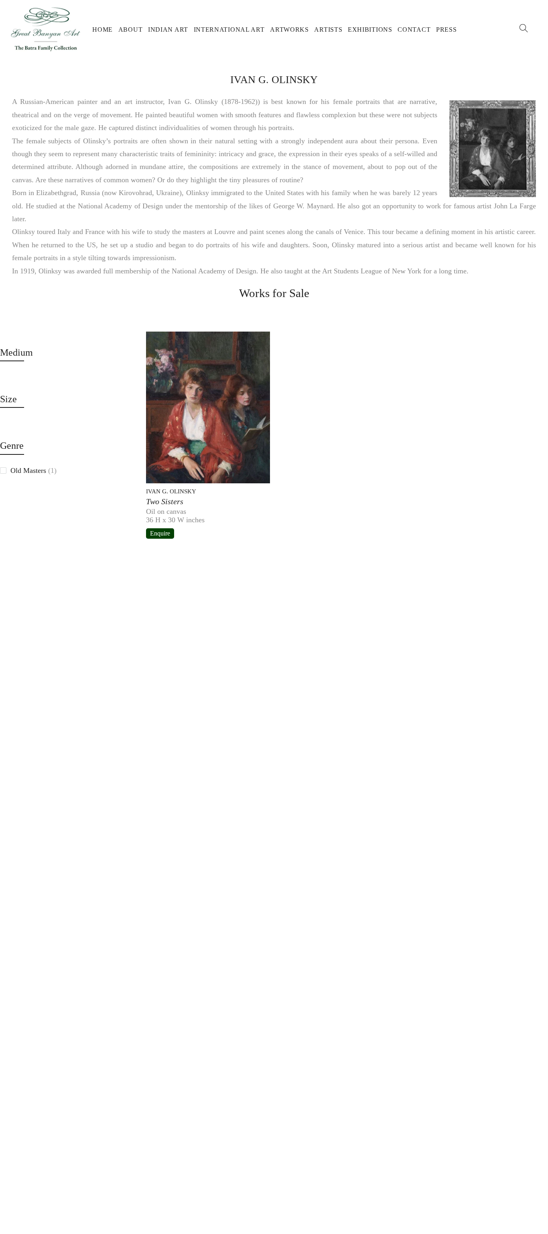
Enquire (160, 533)
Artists (328, 29)
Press (446, 29)
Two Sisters (164, 501)
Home (102, 29)
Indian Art (168, 29)
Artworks (289, 29)
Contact (414, 29)
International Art (229, 29)
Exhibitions (370, 29)
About (130, 29)
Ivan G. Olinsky (171, 491)
